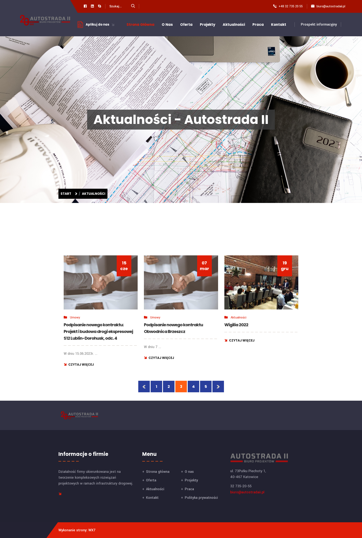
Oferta (186, 24)
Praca (258, 24)
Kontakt (278, 24)
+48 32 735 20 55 (291, 6)
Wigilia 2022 (240, 320)
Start (66, 193)
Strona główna (140, 24)
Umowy (78, 315)
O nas (167, 24)
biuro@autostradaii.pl (331, 6)
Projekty (207, 24)
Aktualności (234, 24)
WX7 (91, 530)
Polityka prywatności (201, 497)
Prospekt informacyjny (319, 24)
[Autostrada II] (45, 20)
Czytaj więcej (85, 362)
